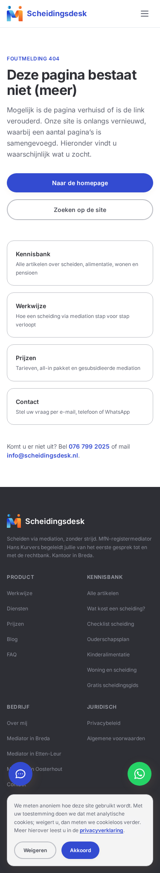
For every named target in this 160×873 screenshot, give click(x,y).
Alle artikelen (103, 593)
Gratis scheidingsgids (112, 685)
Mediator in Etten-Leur (34, 753)
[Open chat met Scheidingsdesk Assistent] (20, 774)
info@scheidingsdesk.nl (42, 455)
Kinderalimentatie (108, 654)
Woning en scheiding (112, 670)
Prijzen (15, 624)
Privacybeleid (103, 723)
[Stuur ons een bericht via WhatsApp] (139, 774)
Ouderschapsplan (108, 639)
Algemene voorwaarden (116, 738)
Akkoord (80, 850)
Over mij (17, 723)
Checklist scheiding (110, 624)
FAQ (12, 654)
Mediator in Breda (28, 738)
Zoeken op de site (80, 209)
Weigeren (35, 850)
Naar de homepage (80, 182)
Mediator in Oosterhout (34, 769)
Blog (12, 639)
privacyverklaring (101, 830)
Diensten (17, 608)
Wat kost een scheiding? (116, 608)
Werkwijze (19, 593)
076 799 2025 (89, 446)
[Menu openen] (144, 13)
